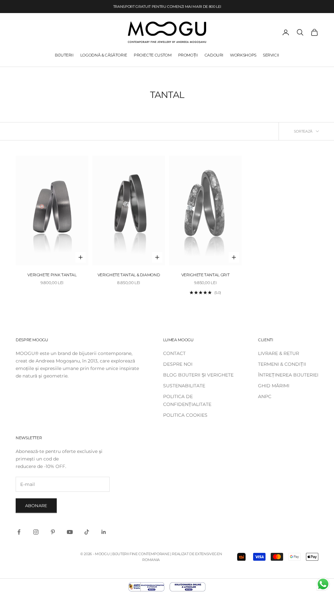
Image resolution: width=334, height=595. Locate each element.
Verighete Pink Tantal (51, 274)
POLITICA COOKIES (185, 415)
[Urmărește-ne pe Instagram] (36, 532)
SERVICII (271, 55)
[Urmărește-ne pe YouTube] (70, 532)
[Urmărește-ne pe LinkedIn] (103, 532)
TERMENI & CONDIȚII (282, 364)
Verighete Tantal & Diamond (129, 274)
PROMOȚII (188, 55)
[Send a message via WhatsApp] (323, 584)
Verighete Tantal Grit (205, 274)
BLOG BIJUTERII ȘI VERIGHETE (198, 375)
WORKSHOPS (243, 55)
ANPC (264, 396)
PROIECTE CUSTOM (153, 55)
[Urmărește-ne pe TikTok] (87, 532)
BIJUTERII (64, 55)
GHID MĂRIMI (273, 386)
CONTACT (174, 353)
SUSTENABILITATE (184, 386)
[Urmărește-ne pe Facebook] (19, 532)
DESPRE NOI (177, 364)
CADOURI (214, 55)
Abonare (36, 505)
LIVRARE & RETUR (278, 353)
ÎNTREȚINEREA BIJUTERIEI (288, 375)
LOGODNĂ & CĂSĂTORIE (103, 55)
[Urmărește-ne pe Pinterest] (53, 532)
